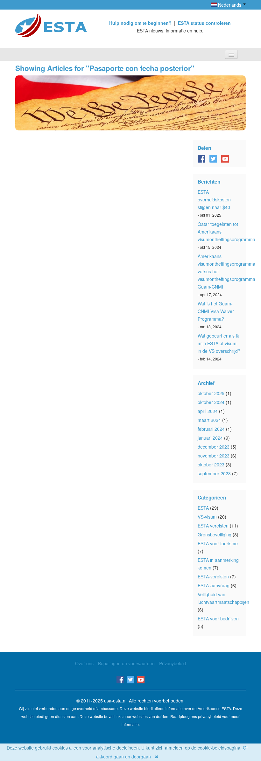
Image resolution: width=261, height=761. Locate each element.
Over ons (84, 663)
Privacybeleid (172, 663)
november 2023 (213, 455)
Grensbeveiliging (214, 534)
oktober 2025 (211, 393)
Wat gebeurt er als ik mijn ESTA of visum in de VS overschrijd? (219, 343)
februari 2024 (211, 429)
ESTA (203, 508)
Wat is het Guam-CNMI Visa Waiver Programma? (216, 311)
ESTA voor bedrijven (218, 618)
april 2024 (208, 411)
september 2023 (214, 473)
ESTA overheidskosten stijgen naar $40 (214, 199)
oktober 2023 (211, 464)
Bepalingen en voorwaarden (126, 663)
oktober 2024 (211, 402)
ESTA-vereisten (213, 576)
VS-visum (207, 516)
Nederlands (230, 5)
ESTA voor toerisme (218, 543)
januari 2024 (210, 438)
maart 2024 (209, 420)
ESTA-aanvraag (213, 585)
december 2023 (213, 446)
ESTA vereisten (213, 525)
